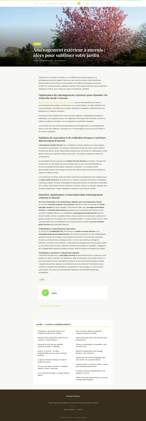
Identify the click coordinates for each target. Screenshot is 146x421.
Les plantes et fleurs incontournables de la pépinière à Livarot (90, 372)
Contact (79, 409)
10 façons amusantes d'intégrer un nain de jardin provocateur (52, 361)
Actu (36, 3)
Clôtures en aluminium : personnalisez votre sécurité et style (91, 345)
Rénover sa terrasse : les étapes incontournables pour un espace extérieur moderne (52, 353)
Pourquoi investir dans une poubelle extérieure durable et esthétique (50, 345)
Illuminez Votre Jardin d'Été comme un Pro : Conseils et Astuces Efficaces (53, 339)
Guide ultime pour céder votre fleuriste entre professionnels (91, 339)
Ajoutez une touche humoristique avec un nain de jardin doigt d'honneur (92, 378)
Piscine (101, 3)
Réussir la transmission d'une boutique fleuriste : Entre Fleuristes (89, 352)
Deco (42, 3)
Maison (93, 3)
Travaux (108, 3)
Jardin (87, 3)
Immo (71, 3)
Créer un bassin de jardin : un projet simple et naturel (54, 374)
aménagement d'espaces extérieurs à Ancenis (57, 102)
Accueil (41, 71)
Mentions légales (69, 409)
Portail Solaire (73, 396)
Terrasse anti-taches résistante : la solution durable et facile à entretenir (53, 367)
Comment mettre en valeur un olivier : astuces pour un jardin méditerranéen (92, 365)
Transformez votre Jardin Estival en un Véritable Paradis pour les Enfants (51, 332)
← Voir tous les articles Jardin (49, 306)
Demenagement (51, 3)
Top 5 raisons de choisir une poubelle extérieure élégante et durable (89, 332)
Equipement (63, 3)
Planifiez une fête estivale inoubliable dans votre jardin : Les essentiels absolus (91, 359)
